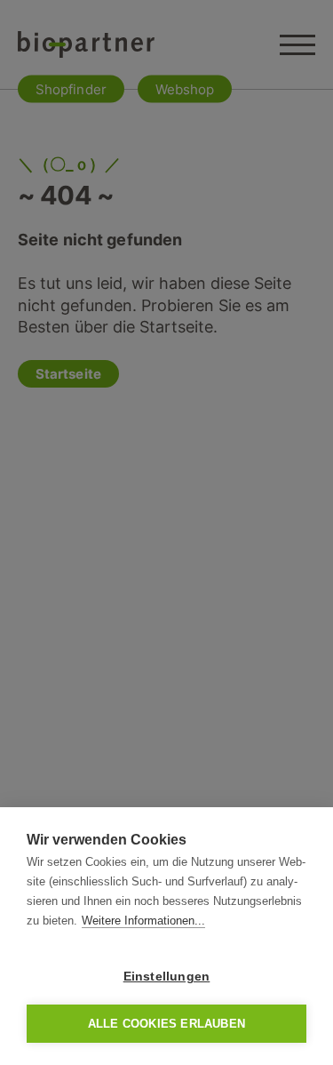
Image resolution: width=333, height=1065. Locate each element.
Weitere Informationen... (143, 920)
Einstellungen (166, 976)
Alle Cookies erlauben (166, 1023)
